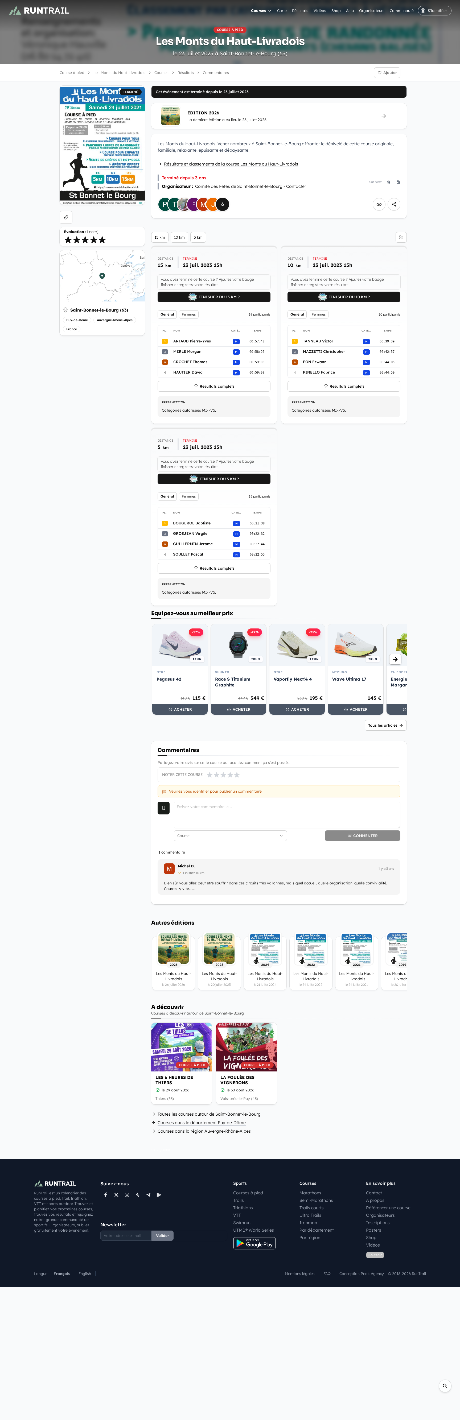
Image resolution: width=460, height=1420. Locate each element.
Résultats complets (217, 386)
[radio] (68, 239)
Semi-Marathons (316, 1200)
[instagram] (127, 1195)
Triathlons (243, 1207)
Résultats (300, 10)
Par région (309, 1237)
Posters (373, 1230)
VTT (237, 1215)
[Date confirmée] (157, 1090)
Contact (374, 1192)
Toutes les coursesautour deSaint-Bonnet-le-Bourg (209, 1114)
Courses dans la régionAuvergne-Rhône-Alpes (204, 1131)
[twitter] (116, 1195)
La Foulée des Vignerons (237, 1080)
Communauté (402, 10)
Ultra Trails (310, 1215)
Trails (238, 1200)
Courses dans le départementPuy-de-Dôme (202, 1122)
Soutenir (375, 1255)
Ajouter (390, 72)
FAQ (327, 1273)
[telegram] (148, 1195)
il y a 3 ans (386, 869)
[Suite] (395, 659)
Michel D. (186, 866)
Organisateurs (371, 10)
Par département (316, 1230)
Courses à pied (248, 1192)
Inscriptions (378, 1222)
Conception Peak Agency (361, 1273)
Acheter (183, 709)
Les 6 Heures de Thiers (174, 1080)
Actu (350, 10)
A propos (375, 1200)
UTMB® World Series (253, 1230)
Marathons (310, 1192)
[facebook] (105, 1195)
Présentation (174, 402)
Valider (162, 1235)
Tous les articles (382, 725)
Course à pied (72, 72)
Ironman (308, 1222)
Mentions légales (300, 1273)
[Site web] (66, 217)
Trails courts (311, 1207)
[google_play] (159, 1195)
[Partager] (394, 204)
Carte (282, 10)
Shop (336, 10)
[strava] (137, 1195)
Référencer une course (388, 1207)
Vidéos (320, 10)
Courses (258, 10)
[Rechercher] (445, 1386)
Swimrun (241, 1222)
